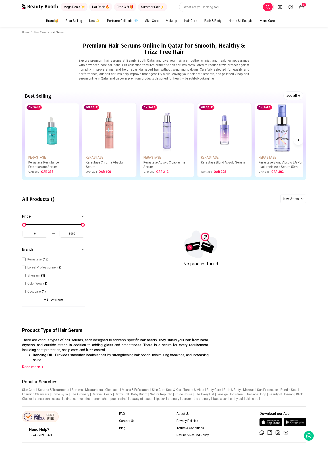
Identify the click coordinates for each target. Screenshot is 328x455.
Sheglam (36, 275)
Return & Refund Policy (192, 435)
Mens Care (267, 21)
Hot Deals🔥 (100, 7)
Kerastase (37, 259)
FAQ (122, 413)
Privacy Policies (187, 421)
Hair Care (190, 21)
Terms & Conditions (190, 428)
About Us (182, 413)
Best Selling (74, 21)
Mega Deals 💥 (74, 7)
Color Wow (37, 283)
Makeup (171, 21)
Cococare (36, 291)
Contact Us (127, 421)
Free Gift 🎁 (125, 7)
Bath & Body (213, 21)
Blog (122, 428)
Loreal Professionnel (44, 267)
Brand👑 (52, 21)
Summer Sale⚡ (152, 7)
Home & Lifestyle (241, 21)
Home (25, 32)
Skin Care (152, 21)
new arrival (291, 199)
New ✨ (94, 21)
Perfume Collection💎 (122, 21)
